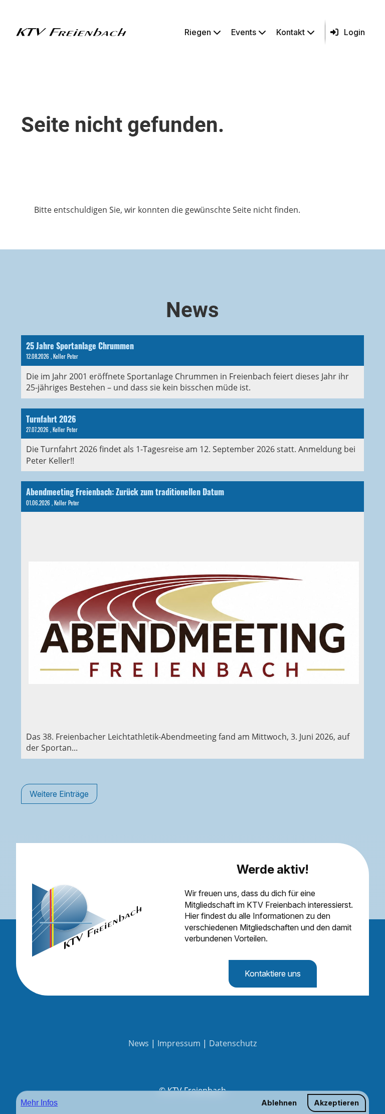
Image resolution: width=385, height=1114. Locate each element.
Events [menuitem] (243, 32)
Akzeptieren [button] (336, 1102)
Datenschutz (233, 1043)
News (138, 1043)
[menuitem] (203, 32)
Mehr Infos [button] (39, 1102)
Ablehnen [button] (279, 1102)
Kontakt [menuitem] (290, 32)
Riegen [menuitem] (197, 32)
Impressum (179, 1043)
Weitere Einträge (59, 794)
